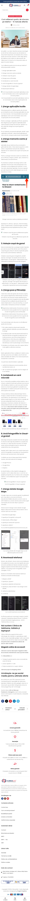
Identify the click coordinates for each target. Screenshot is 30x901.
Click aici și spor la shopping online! (11, 669)
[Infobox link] (15, 740)
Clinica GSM (16, 25)
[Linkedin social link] (14, 701)
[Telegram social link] (18, 701)
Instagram (11, 692)
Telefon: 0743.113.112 (8, 877)
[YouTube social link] (8, 798)
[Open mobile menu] (1, 5)
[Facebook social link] (2, 701)
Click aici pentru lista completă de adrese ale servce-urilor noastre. (14, 641)
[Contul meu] (24, 5)
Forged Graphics (22, 891)
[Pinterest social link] (10, 701)
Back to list (15, 708)
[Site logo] (15, 5)
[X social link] (6, 701)
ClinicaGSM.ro (7, 656)
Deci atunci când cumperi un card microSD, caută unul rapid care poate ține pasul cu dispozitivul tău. (14, 408)
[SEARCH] (27, 10)
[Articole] (2, 272)
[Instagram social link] (5, 798)
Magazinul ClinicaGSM (15, 16)
